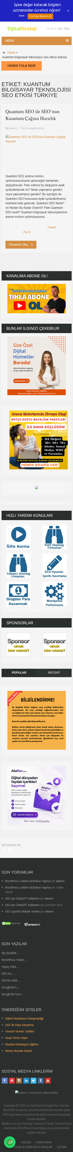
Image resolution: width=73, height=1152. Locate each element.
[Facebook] (5, 1081)
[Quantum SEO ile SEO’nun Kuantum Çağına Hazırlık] (36, 152)
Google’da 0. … (11, 987)
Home (11, 53)
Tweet (51, 227)
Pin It (27, 232)
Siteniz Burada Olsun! (18, 1051)
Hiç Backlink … (10, 953)
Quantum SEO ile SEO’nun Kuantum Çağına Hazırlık (32, 114)
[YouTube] (48, 1081)
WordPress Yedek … (14, 960)
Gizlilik (26, 1142)
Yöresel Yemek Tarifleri (19, 1031)
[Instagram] (19, 1081)
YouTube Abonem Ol (40, 16)
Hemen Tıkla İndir (21, 66)
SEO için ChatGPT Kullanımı (22, 898)
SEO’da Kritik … (11, 980)
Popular (19, 672)
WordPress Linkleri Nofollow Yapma (27, 881)
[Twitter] (33, 1081)
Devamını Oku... (19, 244)
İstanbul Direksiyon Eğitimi (21, 1044)
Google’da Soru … (13, 994)
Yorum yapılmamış (32, 128)
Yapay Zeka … (10, 966)
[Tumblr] (41, 1081)
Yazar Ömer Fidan (16, 1038)
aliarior (13, 128)
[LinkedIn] (26, 1081)
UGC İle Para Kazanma (19, 1025)
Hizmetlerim (44, 1142)
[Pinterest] (12, 1081)
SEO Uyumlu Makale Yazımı (22, 911)
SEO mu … (8, 973)
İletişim (62, 1147)
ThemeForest (63, 1123)
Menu (9, 41)
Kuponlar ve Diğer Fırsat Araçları (30, 1147)
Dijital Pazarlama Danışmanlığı (24, 1018)
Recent (54, 672)
